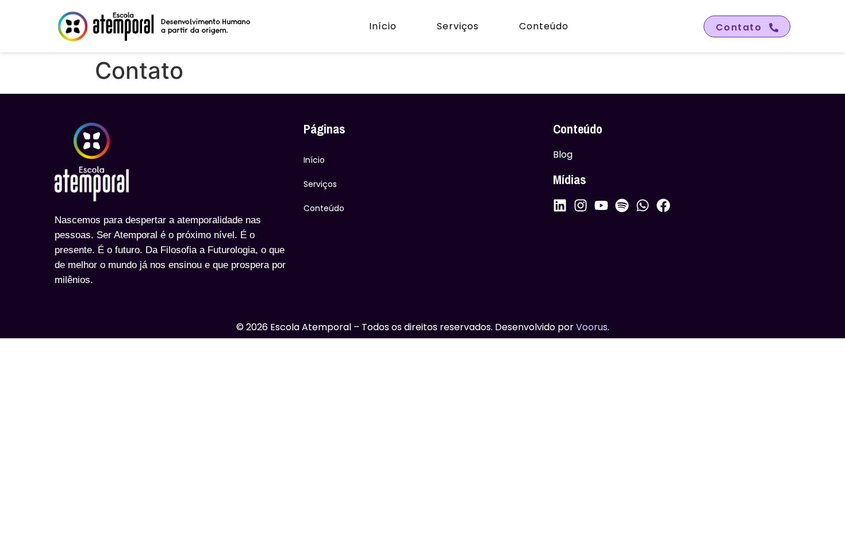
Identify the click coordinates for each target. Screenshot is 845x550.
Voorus (592, 327)
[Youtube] (601, 205)
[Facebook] (663, 205)
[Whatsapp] (643, 205)
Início (383, 26)
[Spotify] (622, 205)
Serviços (458, 26)
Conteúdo (544, 26)
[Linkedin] (560, 205)
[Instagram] (580, 205)
